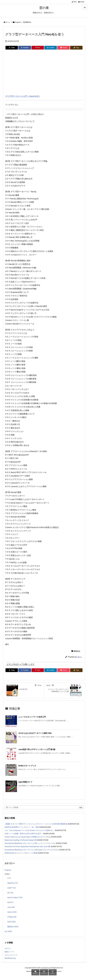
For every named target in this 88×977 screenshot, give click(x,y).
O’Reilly (11, 917)
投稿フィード (9, 952)
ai (9, 878)
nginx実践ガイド (25, 782)
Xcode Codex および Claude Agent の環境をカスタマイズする (27, 837)
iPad (10, 902)
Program (18, 22)
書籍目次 (28, 22)
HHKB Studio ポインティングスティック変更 (21, 853)
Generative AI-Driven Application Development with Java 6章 (27, 846)
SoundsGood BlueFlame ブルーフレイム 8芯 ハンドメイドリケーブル (30, 843)
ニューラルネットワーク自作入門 (32, 717)
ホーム (8, 22)
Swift (11, 922)
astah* (11, 888)
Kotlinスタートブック (27, 765)
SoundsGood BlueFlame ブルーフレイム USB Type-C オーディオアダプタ (32, 850)
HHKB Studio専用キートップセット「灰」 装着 (22, 827)
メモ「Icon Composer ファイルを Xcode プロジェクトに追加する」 (29, 830)
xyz (8, 931)
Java (11, 907)
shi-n (79, 657)
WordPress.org (10, 958)
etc (10, 893)
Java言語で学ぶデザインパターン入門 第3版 (36, 749)
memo (12, 912)
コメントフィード (11, 955)
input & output (14, 897)
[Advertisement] (44, 71)
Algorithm (12, 883)
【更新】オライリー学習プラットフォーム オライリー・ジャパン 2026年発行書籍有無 (36, 824)
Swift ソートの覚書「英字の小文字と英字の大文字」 (24, 833)
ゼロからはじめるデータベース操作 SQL (35, 733)
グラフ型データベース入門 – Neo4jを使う (22, 96)
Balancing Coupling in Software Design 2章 (21, 840)
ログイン (8, 948)
